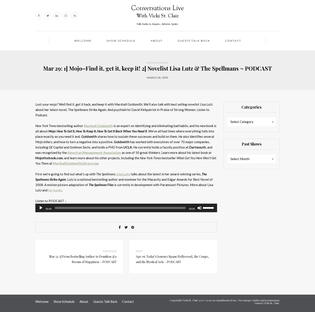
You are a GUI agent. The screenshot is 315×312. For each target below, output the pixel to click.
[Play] (41, 208)
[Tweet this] (126, 227)
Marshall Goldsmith (98, 126)
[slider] (209, 207)
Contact (233, 40)
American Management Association (94, 152)
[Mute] (199, 208)
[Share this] (120, 227)
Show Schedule (121, 40)
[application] (126, 208)
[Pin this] (132, 227)
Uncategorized (158, 62)
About (156, 40)
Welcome (83, 40)
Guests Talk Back (193, 40)
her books (55, 190)
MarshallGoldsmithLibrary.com (76, 163)
